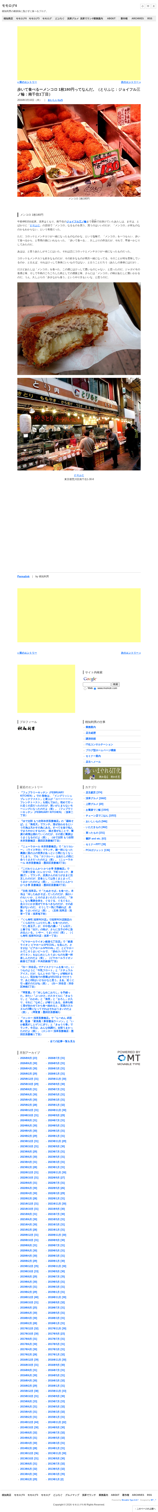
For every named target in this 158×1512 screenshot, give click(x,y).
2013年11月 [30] (57, 1453)
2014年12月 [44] (29, 1422)
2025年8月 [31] (28, 1089)
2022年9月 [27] (56, 1177)
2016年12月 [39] (29, 1359)
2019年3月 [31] (56, 1286)
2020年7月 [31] (56, 1245)
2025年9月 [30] (56, 1084)
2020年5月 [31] (56, 1250)
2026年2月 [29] (28, 1073)
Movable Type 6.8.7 (130, 1500)
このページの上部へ (146, 1509)
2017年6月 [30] (28, 1344)
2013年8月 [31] (28, 1463)
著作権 (124, 18)
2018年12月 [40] (29, 1297)
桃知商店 (8, 18)
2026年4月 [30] (28, 1068)
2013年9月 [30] (56, 1458)
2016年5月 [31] (56, 1375)
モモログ (47, 18)
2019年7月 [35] (56, 1276)
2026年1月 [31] (56, 1073)
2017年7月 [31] (56, 1338)
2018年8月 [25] (28, 1307)
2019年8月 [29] (28, 1276)
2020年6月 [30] (28, 1250)
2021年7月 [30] (56, 1214)
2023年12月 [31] (29, 1141)
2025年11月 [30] (57, 1078)
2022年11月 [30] (57, 1172)
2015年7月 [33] (56, 1401)
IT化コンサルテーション (99, 744)
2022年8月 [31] (28, 1182)
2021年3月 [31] (56, 1224)
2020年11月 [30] (57, 1234)
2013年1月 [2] (55, 1479)
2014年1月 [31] (56, 1448)
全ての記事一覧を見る (62, 1041)
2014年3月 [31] (56, 1443)
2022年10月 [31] (29, 1177)
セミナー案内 (93, 756)
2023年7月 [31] (56, 1151)
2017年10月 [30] (29, 1333)
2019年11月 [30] (57, 1266)
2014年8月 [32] (28, 1432)
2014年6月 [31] (28, 1437)
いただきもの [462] (96, 827)
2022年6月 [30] (28, 1188)
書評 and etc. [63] (96, 838)
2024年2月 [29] (28, 1136)
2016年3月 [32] (56, 1380)
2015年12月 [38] (29, 1391)
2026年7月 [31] (56, 1058)
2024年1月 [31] (56, 1136)
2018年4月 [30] (28, 1318)
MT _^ (153, 1500)
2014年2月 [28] (28, 1448)
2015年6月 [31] (28, 1406)
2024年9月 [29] (56, 1115)
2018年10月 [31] (29, 1302)
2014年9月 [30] (56, 1427)
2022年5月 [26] (56, 1188)
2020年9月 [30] (56, 1240)
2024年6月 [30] (28, 1125)
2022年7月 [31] (56, 1182)
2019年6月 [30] (28, 1281)
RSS (149, 18)
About (111, 18)
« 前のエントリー (27, 82)
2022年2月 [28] (28, 1198)
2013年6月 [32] (28, 1468)
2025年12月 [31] (29, 1078)
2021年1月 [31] (56, 1229)
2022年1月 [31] (56, 1198)
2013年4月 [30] (28, 1474)
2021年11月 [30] (57, 1203)
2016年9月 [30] (56, 1364)
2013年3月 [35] (56, 1474)
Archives (137, 18)
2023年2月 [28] (28, 1167)
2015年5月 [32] (56, 1406)
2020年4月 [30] (28, 1255)
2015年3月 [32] (56, 1411)
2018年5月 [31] (56, 1312)
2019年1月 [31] (56, 1292)
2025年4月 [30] (28, 1099)
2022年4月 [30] (28, 1193)
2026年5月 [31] (56, 1063)
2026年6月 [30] (28, 1063)
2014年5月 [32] (56, 1437)
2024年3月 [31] (56, 1130)
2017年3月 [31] (56, 1349)
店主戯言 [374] (94, 792)
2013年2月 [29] (28, 1479)
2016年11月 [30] (57, 1359)
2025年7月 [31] (56, 1089)
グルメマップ (72, 1495)
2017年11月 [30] (57, 1328)
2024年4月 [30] (28, 1130)
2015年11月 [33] (57, 1391)
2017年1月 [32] (56, 1354)
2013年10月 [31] (29, 1458)
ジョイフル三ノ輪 (76, 221)
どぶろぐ (59, 18)
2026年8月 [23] (28, 1058)
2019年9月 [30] (56, 1271)
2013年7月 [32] (56, 1463)
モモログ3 (34, 18)
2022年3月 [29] (56, 1193)
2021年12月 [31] (29, 1203)
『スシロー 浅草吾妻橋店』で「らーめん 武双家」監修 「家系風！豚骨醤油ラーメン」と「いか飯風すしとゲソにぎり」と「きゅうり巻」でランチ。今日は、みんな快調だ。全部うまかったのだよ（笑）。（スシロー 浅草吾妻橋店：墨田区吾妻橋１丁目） (47, 1026)
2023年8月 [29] (28, 1151)
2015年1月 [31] (56, 1417)
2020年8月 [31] (28, 1245)
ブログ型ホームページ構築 (101, 750)
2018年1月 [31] (56, 1323)
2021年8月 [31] (28, 1214)
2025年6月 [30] (28, 1094)
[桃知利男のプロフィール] (26, 727)
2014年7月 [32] (56, 1432)
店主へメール (93, 761)
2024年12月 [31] (29, 1110)
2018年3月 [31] (56, 1318)
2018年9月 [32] (56, 1302)
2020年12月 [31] (29, 1234)
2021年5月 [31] (56, 1219)
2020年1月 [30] (56, 1261)
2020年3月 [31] (56, 1255)
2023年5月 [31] (56, 1156)
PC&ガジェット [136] (98, 850)
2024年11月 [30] (57, 1110)
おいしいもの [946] (96, 821)
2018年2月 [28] (28, 1323)
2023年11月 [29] (57, 1141)
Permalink (23, 576)
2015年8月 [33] (28, 1401)
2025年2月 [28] (28, 1104)
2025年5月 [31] (56, 1094)
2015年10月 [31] (29, 1396)
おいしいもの (55, 100)
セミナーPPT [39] (96, 844)
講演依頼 (91, 738)
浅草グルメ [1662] (96, 798)
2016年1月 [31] (56, 1385)
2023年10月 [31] (29, 1146)
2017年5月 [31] (56, 1344)
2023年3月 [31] (56, 1162)
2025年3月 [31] (56, 1099)
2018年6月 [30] (28, 1312)
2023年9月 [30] (56, 1146)
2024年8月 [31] (28, 1120)
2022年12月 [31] (29, 1172)
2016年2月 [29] (28, 1385)
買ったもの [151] (95, 832)
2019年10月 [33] (29, 1271)
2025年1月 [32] (56, 1104)
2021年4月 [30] (28, 1224)
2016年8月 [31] (28, 1370)
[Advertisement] (79, 53)
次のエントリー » (131, 82)
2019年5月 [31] (56, 1281)
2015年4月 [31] (28, 1411)
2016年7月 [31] (56, 1370)
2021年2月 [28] (28, 1229)
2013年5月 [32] (56, 1468)
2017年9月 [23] (56, 1333)
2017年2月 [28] (28, 1354)
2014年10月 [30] (29, 1427)
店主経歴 (91, 732)
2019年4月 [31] (28, 1286)
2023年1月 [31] (56, 1167)
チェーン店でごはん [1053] (101, 815)
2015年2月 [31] (28, 1417)
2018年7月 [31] (56, 1307)
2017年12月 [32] (29, 1328)
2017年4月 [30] (28, 1349)
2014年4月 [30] (28, 1443)
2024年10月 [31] (29, 1115)
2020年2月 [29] (28, 1261)
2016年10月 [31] (29, 1364)
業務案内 (98, 18)
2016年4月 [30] (28, 1380)
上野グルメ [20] (94, 804)
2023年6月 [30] (28, 1156)
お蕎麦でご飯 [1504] (97, 809)
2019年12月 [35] (29, 1266)
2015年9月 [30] (56, 1396)
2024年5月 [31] (56, 1125)
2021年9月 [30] (56, 1208)
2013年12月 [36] (29, 1453)
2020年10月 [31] (29, 1240)
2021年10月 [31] (29, 1208)
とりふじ (35, 225)
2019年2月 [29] (28, 1292)
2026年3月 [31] (56, 1068)
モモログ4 (9, 6)
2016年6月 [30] (28, 1375)
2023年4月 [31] (28, 1162)
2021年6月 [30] (28, 1219)
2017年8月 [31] (28, 1338)
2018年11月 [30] (57, 1297)
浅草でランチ (86, 18)
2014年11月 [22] (57, 1422)
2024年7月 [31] (56, 1120)
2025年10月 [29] (29, 1084)
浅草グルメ (73, 18)
